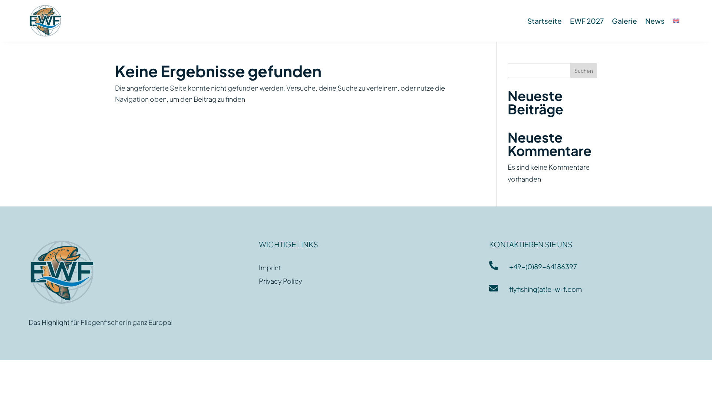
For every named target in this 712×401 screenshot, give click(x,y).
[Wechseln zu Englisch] (676, 21)
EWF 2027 (587, 20)
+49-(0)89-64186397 (543, 266)
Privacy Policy (280, 281)
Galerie (624, 20)
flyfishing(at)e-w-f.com (545, 289)
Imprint (270, 267)
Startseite (544, 20)
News (655, 20)
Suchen (583, 70)
